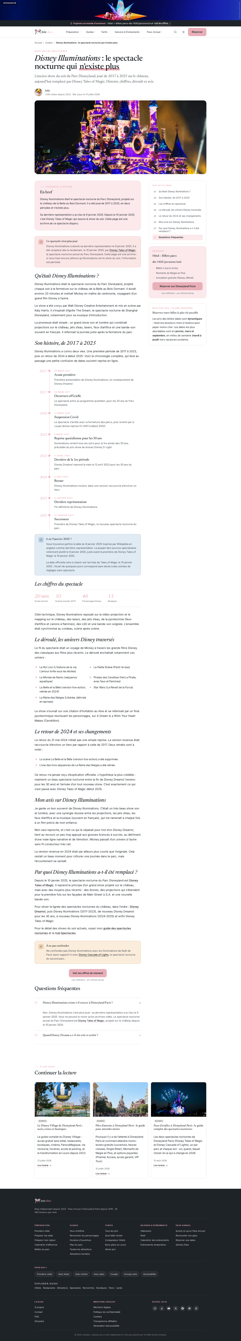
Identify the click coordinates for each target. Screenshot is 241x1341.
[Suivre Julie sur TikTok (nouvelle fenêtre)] (162, 1308)
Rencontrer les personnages (84, 1235)
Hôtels (38, 1288)
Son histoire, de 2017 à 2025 (174, 197)
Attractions (62, 1288)
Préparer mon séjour (45, 1240)
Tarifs (104, 32)
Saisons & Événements (127, 32)
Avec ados (99, 1274)
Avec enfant (81, 1274)
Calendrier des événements (155, 1240)
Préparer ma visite (44, 1235)
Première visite (42, 1231)
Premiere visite (44, 1274)
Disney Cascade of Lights (94, 954)
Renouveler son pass (186, 1235)
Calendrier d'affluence (46, 1244)
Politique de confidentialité (106, 1312)
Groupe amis (130, 1274)
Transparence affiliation (105, 1321)
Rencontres (88, 1288)
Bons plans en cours (115, 1244)
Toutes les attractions (80, 1249)
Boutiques (101, 1288)
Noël (143, 1235)
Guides (90, 32)
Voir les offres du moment (88, 973)
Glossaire (39, 1321)
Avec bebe (63, 1274)
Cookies (97, 1316)
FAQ (37, 1316)
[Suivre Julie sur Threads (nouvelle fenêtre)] (196, 1308)
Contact (38, 1312)
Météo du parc (42, 1249)
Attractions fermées (80, 1254)
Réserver (197, 31)
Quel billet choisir (114, 1235)
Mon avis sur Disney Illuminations (176, 222)
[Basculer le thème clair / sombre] (183, 32)
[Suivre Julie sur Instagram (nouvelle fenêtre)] (155, 1308)
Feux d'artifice (77, 1231)
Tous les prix (111, 1231)
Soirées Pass (182, 1244)
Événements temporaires (153, 1244)
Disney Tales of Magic (123, 250)
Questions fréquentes (171, 237)
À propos (39, 1307)
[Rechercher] (175, 32)
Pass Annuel (154, 32)
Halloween (146, 1231)
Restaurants (49, 1288)
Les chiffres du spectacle (172, 203)
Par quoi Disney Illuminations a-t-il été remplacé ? (179, 230)
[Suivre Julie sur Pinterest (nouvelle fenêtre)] (182, 1308)
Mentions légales (102, 1307)
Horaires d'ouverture (80, 1240)
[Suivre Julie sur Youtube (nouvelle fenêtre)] (168, 1308)
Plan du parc (76, 1244)
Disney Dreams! (63, 383)
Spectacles (75, 1288)
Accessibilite (149, 1274)
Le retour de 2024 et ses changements (180, 215)
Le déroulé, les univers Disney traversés (180, 209)
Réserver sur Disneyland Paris (178, 286)
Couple (114, 1274)
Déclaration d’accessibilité (106, 1325)
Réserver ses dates (185, 1240)
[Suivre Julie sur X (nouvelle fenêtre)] (175, 1308)
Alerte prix (110, 1249)
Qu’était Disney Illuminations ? (175, 191)
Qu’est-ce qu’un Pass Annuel (190, 1231)
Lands (119, 1288)
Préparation (72, 32)
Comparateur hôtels (115, 1240)
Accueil (38, 42)
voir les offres (161, 23)
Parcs (111, 1288)
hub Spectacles (65, 933)
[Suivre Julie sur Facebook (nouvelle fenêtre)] (189, 1308)
